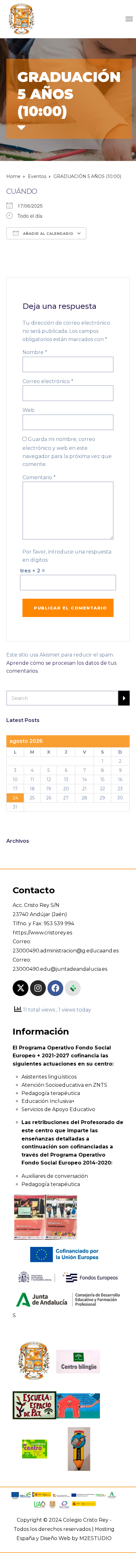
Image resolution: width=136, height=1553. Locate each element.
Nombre (34, 352)
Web (28, 410)
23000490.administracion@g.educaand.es (66, 951)
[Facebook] (55, 988)
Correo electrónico (47, 381)
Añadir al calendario (47, 233)
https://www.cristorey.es (42, 933)
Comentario (39, 477)
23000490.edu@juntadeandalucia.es (60, 969)
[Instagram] (38, 988)
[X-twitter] (20, 988)
